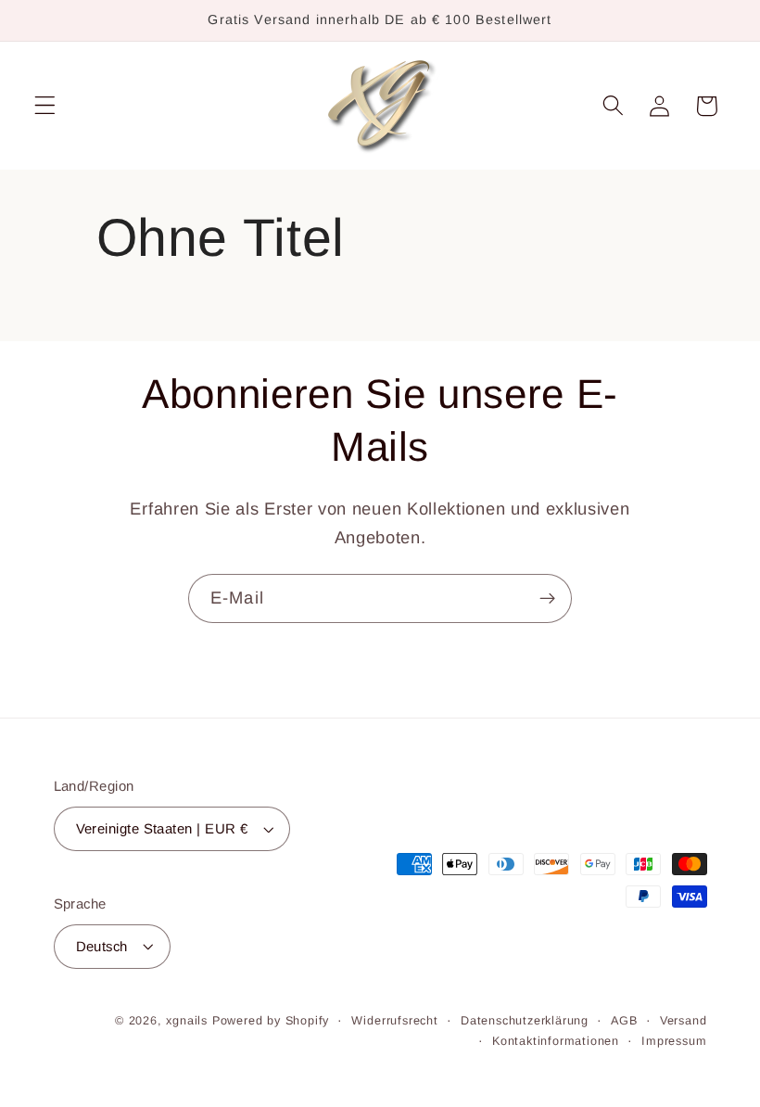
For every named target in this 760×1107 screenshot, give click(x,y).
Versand (683, 1020)
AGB (624, 1020)
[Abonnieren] (547, 599)
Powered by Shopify (271, 1020)
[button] (45, 106)
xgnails (187, 1020)
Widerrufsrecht (394, 1020)
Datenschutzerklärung (525, 1020)
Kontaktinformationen (555, 1041)
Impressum (673, 1041)
